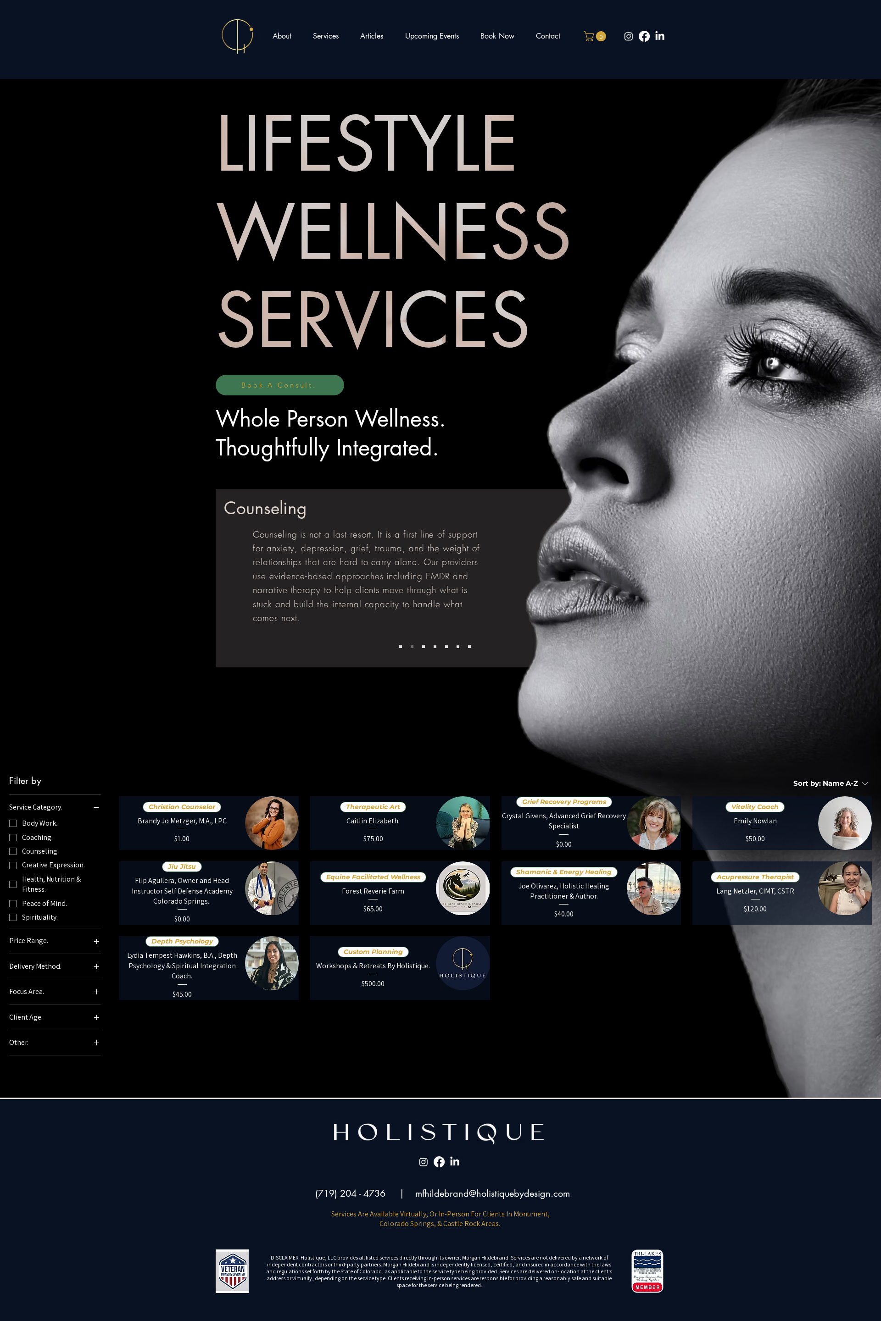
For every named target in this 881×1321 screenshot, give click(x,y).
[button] (596, 36)
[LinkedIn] (659, 36)
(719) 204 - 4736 (350, 1193)
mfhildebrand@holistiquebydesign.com (492, 1193)
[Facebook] (644, 36)
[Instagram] (628, 36)
